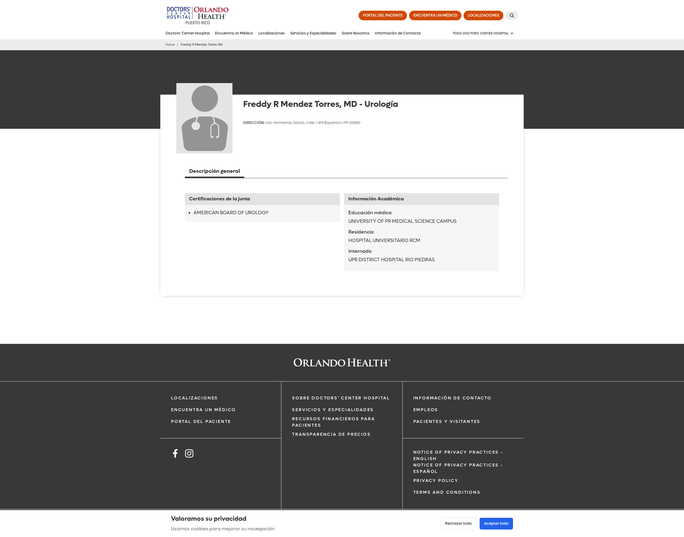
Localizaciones (271, 33)
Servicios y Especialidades (313, 33)
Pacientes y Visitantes (447, 421)
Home (170, 44)
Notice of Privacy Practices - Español (458, 468)
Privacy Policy (435, 480)
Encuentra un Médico (234, 33)
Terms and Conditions (447, 492)
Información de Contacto (398, 33)
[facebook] (175, 454)
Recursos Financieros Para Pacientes (333, 422)
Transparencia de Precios (331, 434)
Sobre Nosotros (356, 33)
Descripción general (214, 171)
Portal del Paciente (201, 421)
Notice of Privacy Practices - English (458, 455)
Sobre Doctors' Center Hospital (341, 398)
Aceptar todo (496, 523)
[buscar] (512, 15)
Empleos (425, 410)
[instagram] (189, 454)
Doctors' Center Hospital (188, 33)
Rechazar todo (458, 523)
